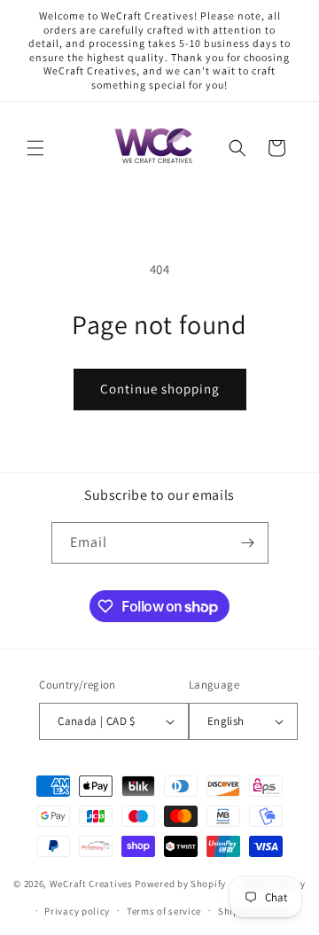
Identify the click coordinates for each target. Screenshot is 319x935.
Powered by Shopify (180, 883)
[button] (35, 148)
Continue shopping (160, 388)
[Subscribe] (248, 543)
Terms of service (164, 911)
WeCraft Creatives (91, 883)
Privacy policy (77, 911)
